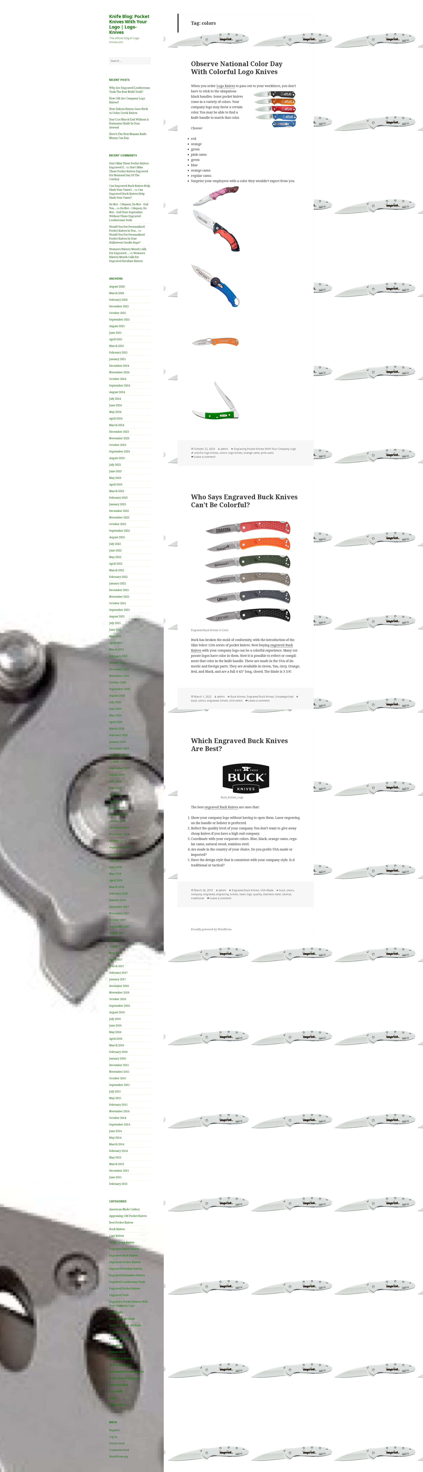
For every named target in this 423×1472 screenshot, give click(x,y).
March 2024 (116, 425)
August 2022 (117, 537)
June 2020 (115, 709)
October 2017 (117, 920)
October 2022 (117, 524)
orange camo (252, 453)
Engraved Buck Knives (123, 1255)
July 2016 (115, 1019)
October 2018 (117, 841)
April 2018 (115, 880)
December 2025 (119, 306)
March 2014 (116, 1144)
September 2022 (119, 530)
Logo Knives (117, 1345)
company (196, 894)
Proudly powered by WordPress (211, 929)
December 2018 (119, 827)
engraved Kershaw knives (125, 1268)
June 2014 (115, 1131)
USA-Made (116, 1391)
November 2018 (119, 834)
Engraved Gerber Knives (124, 1262)
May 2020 (115, 715)
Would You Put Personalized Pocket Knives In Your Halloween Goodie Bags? (127, 238)
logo (249, 894)
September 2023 (119, 451)
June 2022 (115, 550)
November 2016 (119, 992)
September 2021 (119, 610)
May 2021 (115, 636)
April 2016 (115, 1038)
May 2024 (115, 412)
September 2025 (119, 319)
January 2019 (117, 821)
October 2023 (117, 445)
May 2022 (115, 557)
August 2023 (117, 458)
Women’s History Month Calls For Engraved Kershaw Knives (127, 257)
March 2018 (116, 887)
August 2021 (117, 616)
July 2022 (115, 544)
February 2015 (118, 1104)
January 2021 (117, 662)
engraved (213, 700)
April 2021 (115, 643)
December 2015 (119, 1065)
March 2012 (116, 1164)
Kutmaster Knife (119, 1332)
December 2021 (119, 590)
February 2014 (118, 1151)
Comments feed (119, 1450)
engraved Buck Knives (221, 807)
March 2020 (116, 728)
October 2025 (117, 313)
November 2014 (119, 1111)
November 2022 (119, 517)
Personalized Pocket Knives (126, 1371)
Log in (113, 1437)
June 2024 (115, 405)
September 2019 (119, 768)
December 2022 (119, 511)
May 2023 (115, 478)
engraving (222, 894)
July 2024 (115, 398)
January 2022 (117, 583)
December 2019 (119, 748)
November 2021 (119, 596)
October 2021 (117, 603)
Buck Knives (117, 1229)
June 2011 (115, 1177)
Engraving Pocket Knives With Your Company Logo (265, 449)
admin (224, 449)
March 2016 (116, 1045)
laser (242, 894)
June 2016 (115, 1025)
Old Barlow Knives (121, 1358)
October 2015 (117, 1078)
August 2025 (117, 326)
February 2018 (118, 893)
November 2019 (119, 755)
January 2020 (117, 742)
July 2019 (115, 781)
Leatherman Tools (120, 1338)
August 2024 (117, 392)
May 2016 (115, 1032)
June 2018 (115, 867)
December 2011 (119, 1170)
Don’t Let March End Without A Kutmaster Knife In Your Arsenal (129, 123)
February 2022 (118, 577)
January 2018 (117, 900)
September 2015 (119, 1085)
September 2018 (119, 847)
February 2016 (118, 1052)
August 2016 (117, 1012)
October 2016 (117, 999)
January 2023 (117, 504)
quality (257, 894)
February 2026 (118, 300)
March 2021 (116, 649)
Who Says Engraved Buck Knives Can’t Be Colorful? (244, 500)
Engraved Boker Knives (124, 1249)
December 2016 (119, 986)
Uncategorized (118, 1385)
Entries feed (117, 1443)
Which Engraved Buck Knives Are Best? (239, 744)
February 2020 (118, 735)
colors (223, 453)
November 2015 (119, 1071)
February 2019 (118, 814)
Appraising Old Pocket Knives (128, 1216)
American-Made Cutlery (124, 1209)
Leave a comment (204, 457)
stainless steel (272, 894)
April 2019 (115, 801)
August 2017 (117, 933)
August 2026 (117, 286)
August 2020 (117, 695)
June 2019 (115, 788)
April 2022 (115, 563)
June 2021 (115, 629)
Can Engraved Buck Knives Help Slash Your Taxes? (127, 193)
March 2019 (116, 808)
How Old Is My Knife (122, 1319)
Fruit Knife (116, 1312)
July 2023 (115, 464)
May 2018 (115, 874)
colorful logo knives (206, 453)
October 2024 (117, 379)
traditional (197, 898)
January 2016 (117, 1058)
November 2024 (119, 372)
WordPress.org (118, 1456)
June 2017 (115, 946)
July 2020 (115, 702)
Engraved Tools (119, 1295)
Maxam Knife (117, 1352)
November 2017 (119, 913)
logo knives (235, 453)
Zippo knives (117, 1404)
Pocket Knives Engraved (124, 1378)
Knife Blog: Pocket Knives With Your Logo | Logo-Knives (129, 24)
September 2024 (119, 385)
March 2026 (116, 293)
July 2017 (115, 940)
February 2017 (118, 973)
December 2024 (119, 366)
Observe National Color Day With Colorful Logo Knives (237, 67)
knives (224, 700)
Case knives (116, 1235)
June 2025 (115, 333)
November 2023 (119, 438)
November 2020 (119, 676)
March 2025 (116, 346)
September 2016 (119, 1006)
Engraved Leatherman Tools (127, 1282)
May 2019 (115, 794)
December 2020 (119, 669)
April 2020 (115, 722)
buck (194, 700)
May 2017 (115, 953)
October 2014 (117, 1118)
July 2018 (115, 860)
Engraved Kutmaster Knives (127, 1275)
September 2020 (119, 689)
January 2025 (117, 359)
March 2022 (116, 570)
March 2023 (116, 491)
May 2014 (115, 1137)
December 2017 (119, 907)
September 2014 (119, 1124)
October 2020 (117, 682)
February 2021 (118, 656)
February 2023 (118, 497)
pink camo (267, 453)
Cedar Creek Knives (121, 1242)
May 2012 (115, 1157)
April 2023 (115, 484)
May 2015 (115, 1098)
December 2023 (119, 431)
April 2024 (115, 418)
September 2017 (119, 926)
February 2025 (118, 352)
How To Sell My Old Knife (125, 1325)
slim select (236, 700)
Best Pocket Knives (121, 1222)
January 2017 (117, 979)
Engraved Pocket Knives (124, 1288)
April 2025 (115, 339)
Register (114, 1430)
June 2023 (115, 471)
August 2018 (117, 854)
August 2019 (117, 775)
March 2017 (116, 966)
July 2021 (115, 623)
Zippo (112, 1398)
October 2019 (117, 761)
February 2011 (118, 1184)
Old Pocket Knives (120, 1365)
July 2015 (115, 1091)
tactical (286, 894)
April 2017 (115, 959)
